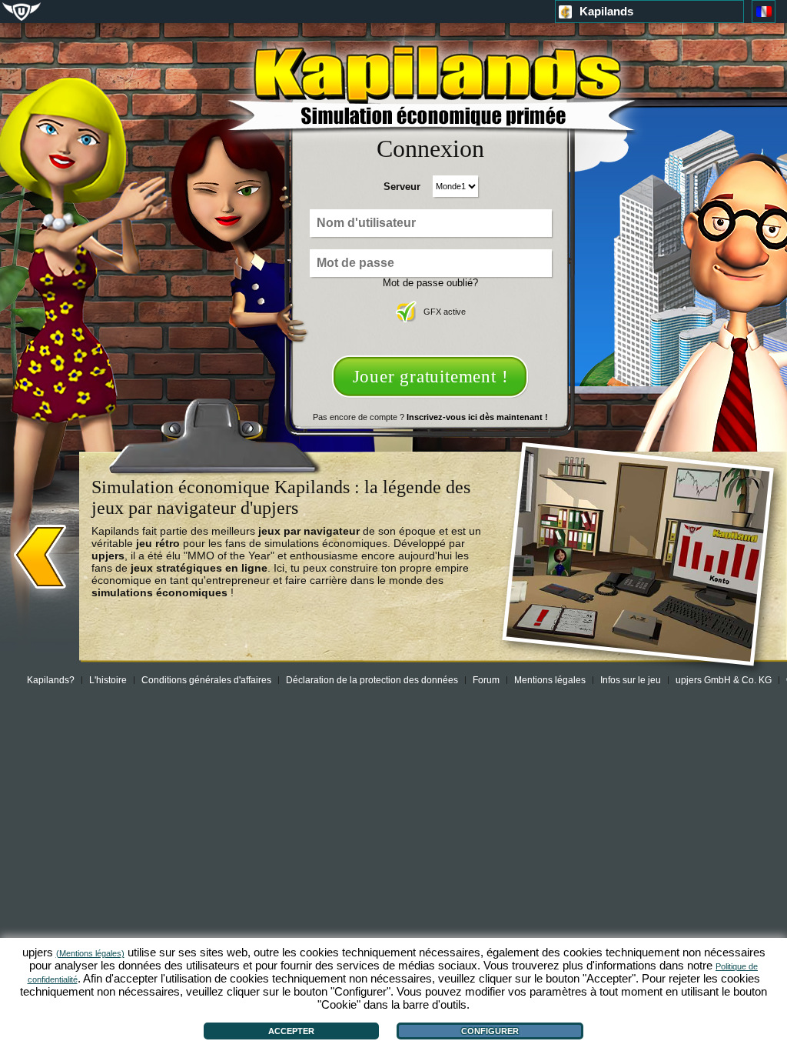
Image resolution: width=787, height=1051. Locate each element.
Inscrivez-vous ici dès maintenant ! (477, 417)
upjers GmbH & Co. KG (724, 680)
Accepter (291, 1031)
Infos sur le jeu (630, 680)
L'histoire (108, 680)
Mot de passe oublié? (430, 283)
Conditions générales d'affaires (206, 680)
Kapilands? (51, 680)
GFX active (444, 311)
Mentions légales (550, 680)
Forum (486, 680)
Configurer (490, 1031)
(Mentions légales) (90, 953)
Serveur (402, 186)
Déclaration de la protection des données (372, 680)
